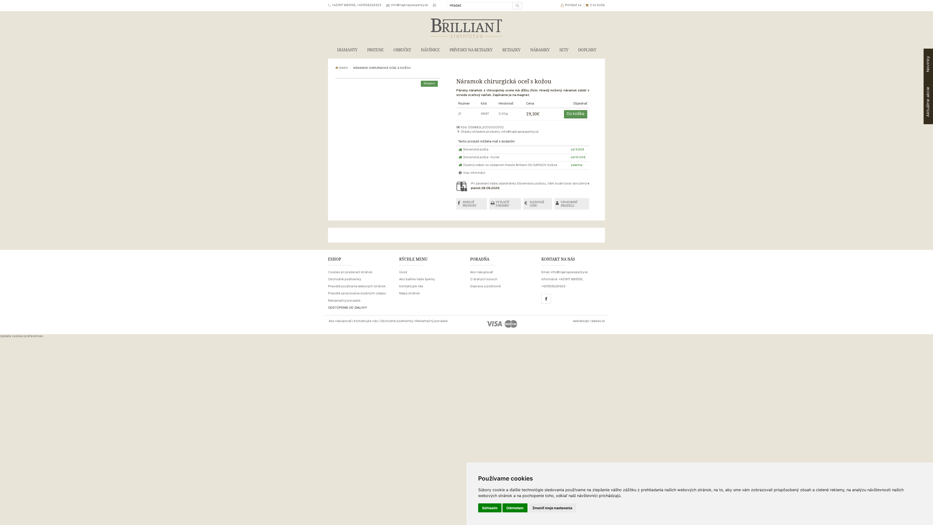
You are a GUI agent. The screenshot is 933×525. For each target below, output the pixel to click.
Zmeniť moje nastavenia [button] (552, 508)
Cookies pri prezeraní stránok (350, 272)
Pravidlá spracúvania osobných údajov (357, 293)
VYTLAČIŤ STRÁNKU (502, 203)
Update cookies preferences (21, 336)
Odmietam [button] (515, 508)
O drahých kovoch (483, 279)
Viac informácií (473, 173)
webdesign (581, 321)
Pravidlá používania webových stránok (357, 286)
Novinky (928, 64)
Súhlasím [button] (490, 508)
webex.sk (598, 321)
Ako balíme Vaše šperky (417, 279)
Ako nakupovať (481, 272)
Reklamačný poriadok (344, 301)
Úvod (403, 272)
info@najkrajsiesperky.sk (520, 132)
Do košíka (575, 114)
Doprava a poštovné (485, 286)
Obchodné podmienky (344, 279)
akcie (928, 102)
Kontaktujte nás (411, 286)
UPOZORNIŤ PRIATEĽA (569, 203)
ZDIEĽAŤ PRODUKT (469, 203)
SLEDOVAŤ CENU (537, 203)
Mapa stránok (409, 293)
